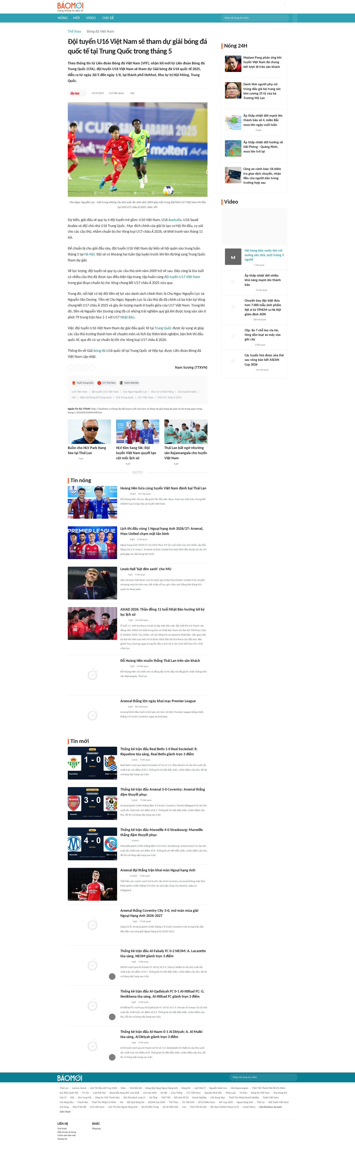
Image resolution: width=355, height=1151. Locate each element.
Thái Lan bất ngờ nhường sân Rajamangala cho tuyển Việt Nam (185, 453)
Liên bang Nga (217, 1097)
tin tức (85, 1093)
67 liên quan (142, 666)
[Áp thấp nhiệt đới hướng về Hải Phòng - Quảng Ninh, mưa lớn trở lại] (233, 148)
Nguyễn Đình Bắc (213, 1093)
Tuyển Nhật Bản (131, 383)
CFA (74, 397)
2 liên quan (142, 539)
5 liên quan (143, 1002)
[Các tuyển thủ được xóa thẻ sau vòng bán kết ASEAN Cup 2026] (233, 361)
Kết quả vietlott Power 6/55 (224, 1107)
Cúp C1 (63, 1097)
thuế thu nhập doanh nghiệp (244, 1097)
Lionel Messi (249, 1107)
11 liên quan (145, 921)
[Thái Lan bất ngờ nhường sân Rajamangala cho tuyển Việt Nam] (185, 431)
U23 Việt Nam (97, 1107)
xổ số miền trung (150, 1107)
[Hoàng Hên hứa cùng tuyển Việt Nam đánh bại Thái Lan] (92, 502)
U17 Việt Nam (108, 383)
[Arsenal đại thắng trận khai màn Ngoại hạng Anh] (92, 884)
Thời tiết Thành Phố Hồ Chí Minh (268, 1088)
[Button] (295, 18)
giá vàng (64, 1107)
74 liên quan (146, 800)
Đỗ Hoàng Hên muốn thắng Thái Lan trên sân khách (160, 661)
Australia (175, 220)
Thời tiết (165, 1097)
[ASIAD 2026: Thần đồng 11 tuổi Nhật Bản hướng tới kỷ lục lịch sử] (92, 623)
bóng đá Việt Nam (260, 1093)
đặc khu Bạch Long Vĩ (134, 1097)
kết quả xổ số (181, 1097)
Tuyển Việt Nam (271, 1097)
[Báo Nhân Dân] (119, 464)
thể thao (173, 1102)
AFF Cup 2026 (226, 1102)
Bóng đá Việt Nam (100, 32)
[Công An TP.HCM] (248, 320)
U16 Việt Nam (80, 392)
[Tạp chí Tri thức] (123, 575)
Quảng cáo (62, 1139)
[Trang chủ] (70, 7)
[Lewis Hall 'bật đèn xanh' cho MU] (92, 583)
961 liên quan (141, 707)
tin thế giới (188, 1102)
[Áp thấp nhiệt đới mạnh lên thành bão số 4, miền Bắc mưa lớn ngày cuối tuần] (233, 122)
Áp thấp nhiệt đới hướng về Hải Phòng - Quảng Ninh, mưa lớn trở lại (263, 147)
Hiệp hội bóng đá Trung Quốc (96, 397)
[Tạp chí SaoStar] (72, 459)
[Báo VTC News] (125, 921)
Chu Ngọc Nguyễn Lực (135, 392)
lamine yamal (79, 1088)
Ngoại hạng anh (245, 1102)
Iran (184, 1107)
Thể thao (74, 32)
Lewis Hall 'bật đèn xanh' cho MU (145, 569)
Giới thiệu (62, 1129)
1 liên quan (140, 575)
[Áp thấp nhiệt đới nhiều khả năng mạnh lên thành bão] (233, 282)
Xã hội (164, 1093)
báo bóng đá (280, 1093)
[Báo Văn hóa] (124, 540)
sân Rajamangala (239, 1088)
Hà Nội (89, 254)
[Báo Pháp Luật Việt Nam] (123, 666)
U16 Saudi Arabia (187, 392)
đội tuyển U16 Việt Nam (105, 392)
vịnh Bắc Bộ (136, 1088)
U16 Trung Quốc (125, 397)
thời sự (261, 1102)
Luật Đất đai (99, 1093)
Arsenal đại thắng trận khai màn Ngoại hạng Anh (157, 870)
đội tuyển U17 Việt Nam (182, 277)
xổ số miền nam (206, 1102)
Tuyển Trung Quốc (85, 383)
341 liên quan (144, 494)
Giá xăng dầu (66, 1102)
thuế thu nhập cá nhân (104, 1102)
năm (123, 1088)
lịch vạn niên (150, 1093)
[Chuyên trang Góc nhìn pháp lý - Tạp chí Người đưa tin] (246, 188)
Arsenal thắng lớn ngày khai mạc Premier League (158, 701)
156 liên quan (262, 370)
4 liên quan (145, 760)
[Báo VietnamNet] (167, 464)
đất (72, 1097)
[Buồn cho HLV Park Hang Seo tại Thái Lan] (89, 431)
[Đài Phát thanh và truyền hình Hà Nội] (249, 290)
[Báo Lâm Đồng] (124, 760)
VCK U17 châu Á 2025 (170, 397)
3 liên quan (143, 962)
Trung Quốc (163, 328)
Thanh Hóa (82, 1102)
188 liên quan (259, 320)
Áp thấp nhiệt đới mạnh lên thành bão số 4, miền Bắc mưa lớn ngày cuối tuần (262, 120)
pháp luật (231, 1093)
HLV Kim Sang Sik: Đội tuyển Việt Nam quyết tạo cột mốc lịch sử (136, 453)
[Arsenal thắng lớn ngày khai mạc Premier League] (92, 715)
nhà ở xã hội (79, 1107)
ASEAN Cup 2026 (156, 1102)
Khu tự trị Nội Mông (162, 392)
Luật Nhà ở (199, 1088)
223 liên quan (141, 620)
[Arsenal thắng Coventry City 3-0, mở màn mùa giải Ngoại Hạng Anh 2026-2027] (92, 924)
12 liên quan (261, 290)
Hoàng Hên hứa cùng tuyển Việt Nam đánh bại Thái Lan (163, 488)
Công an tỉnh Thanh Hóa (107, 1097)
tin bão (243, 1093)
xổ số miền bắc (170, 1107)
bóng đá (99, 351)
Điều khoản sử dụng (67, 1132)
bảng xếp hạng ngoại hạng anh (162, 1088)
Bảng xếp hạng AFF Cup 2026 (124, 1093)
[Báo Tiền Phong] (247, 157)
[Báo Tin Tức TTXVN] (75, 93)
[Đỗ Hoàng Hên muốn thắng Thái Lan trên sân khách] (92, 674)
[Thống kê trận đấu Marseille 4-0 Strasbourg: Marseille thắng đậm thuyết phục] (92, 843)
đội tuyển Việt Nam (279, 1102)
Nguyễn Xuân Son (218, 1088)
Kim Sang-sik (84, 1097)
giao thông (176, 1093)
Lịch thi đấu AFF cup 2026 (103, 1088)
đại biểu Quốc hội (69, 1093)
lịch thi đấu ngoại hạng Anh (122, 1107)
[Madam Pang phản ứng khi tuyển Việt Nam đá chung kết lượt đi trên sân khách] (233, 64)
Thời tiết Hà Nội (198, 1107)
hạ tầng (153, 1097)
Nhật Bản (127, 317)
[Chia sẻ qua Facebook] (71, 368)
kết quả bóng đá (135, 1102)
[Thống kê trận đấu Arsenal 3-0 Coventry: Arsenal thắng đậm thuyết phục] (92, 803)
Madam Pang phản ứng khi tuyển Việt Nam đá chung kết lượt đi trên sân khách (262, 62)
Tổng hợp (96, 1129)
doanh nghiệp (199, 1097)
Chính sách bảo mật (67, 1135)
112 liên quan (116, 93)
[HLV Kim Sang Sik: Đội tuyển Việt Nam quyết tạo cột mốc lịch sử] (137, 431)
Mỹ (121, 1102)
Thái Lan (64, 1088)
